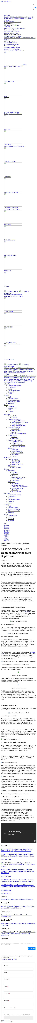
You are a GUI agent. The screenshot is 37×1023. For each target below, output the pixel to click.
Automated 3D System (24, 18)
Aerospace (14, 472)
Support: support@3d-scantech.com (19, 933)
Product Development (17, 485)
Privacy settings (6, 1020)
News (6, 405)
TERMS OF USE (6, 959)
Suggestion (4, 935)
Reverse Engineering (17, 488)
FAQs (9, 397)
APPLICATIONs (9, 366)
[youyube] (16, 899)
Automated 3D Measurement (19, 486)
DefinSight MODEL (17, 453)
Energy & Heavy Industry (18, 477)
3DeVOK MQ (15, 461)
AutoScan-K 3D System (18, 446)
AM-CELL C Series (17, 441)
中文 (5, 523)
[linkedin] (23, 899)
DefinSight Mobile (16, 451)
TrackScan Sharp (16, 430)
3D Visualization (16, 491)
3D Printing (14, 490)
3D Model (11, 403)
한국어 (6, 537)
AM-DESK (14, 443)
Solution (6, 374)
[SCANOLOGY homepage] (6, 1)
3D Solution (11, 482)
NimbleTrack (15, 429)
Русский (6, 533)
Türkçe (6, 539)
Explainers (11, 411)
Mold (13, 475)
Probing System (13, 18)
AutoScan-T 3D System (18, 445)
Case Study (11, 406)
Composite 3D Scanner (18, 421)
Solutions (11, 923)
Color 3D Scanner (9, 294)
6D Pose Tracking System (18, 433)
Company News (12, 408)
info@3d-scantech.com (7, 932)
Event (9, 409)
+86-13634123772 (24, 932)
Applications (11, 470)
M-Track (13, 432)
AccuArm (14, 417)
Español (6, 532)
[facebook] (4, 899)
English (6, 525)
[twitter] (10, 899)
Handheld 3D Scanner (19, 17)
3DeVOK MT (15, 462)
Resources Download (14, 400)
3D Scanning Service (14, 401)
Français (6, 527)
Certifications (11, 387)
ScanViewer (14, 454)
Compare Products (12, 291)
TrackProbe (14, 438)
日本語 (6, 535)
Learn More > (17, 22)
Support (6, 395)
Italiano (6, 540)
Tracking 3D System (10, 51)
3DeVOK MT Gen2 (17, 464)
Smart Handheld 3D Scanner (19, 422)
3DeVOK (6, 925)
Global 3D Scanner (16, 424)
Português (7, 530)
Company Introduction (14, 385)
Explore (6, 469)
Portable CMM (8, 17)
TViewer (14, 456)
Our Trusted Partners (14, 390)
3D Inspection (15, 483)
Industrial (7, 15)
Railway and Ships (16, 478)
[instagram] (29, 899)
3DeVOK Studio (16, 467)
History (10, 389)
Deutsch (6, 528)
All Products (25, 291)
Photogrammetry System (18, 425)
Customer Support (13, 398)
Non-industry (15, 480)
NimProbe (14, 437)
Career (10, 393)
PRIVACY (14, 959)
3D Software (8, 209)
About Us (7, 384)
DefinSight (14, 449)
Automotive (14, 474)
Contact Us (11, 392)
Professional (7, 293)
